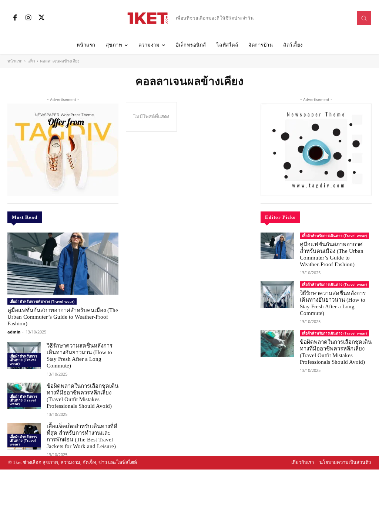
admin (13, 332)
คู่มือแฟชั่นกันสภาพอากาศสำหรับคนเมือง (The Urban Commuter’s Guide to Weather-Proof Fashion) (62, 316)
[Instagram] (28, 18)
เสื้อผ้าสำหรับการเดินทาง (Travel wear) (42, 301)
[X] (41, 18)
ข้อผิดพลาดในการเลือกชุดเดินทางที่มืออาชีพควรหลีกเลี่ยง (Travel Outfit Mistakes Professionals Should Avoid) (82, 396)
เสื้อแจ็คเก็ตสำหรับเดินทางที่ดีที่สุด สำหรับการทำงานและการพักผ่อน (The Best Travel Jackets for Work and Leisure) (82, 436)
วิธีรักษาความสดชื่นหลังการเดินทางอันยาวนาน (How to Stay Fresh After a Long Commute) (80, 356)
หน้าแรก (15, 61)
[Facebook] (14, 18)
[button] (364, 18)
